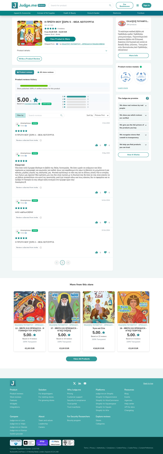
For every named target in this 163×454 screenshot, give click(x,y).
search (110, 5)
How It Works (133, 154)
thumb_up (96, 145)
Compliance (111, 448)
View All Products (81, 359)
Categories (100, 424)
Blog (126, 393)
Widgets (13, 404)
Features (13, 400)
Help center (129, 404)
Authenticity (101, 448)
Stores (98, 420)
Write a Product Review (29, 58)
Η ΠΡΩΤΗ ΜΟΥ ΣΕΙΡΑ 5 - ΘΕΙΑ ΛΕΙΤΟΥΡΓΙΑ (69, 22)
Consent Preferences (146, 448)
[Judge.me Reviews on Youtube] (85, 383)
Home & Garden (93, 13)
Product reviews (16, 393)
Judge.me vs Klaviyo (18, 430)
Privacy (92, 448)
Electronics (117, 13)
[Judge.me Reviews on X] (74, 383)
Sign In (146, 5)
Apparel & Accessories (22, 13)
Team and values (46, 420)
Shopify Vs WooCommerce (107, 400)
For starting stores (46, 397)
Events (127, 397)
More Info (133, 55)
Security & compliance (76, 400)
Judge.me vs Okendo (18, 427)
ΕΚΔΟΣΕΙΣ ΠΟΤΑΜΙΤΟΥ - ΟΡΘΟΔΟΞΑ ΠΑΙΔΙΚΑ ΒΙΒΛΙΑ (83, 44)
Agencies (128, 400)
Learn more (123, 88)
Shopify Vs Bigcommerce (106, 397)
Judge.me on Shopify (104, 393)
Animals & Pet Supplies (46, 13)
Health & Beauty (69, 13)
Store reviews (15, 397)
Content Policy (121, 448)
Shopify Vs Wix (102, 410)
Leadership (43, 424)
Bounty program (74, 420)
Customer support (74, 397)
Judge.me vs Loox (17, 420)
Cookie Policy (132, 448)
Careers (42, 427)
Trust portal (72, 404)
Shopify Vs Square (103, 407)
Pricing (70, 393)
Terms (86, 448)
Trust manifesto (73, 407)
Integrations (15, 407)
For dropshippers (46, 393)
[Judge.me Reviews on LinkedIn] (79, 383)
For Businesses (125, 5)
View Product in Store (60, 39)
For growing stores (46, 400)
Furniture (140, 13)
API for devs (129, 407)
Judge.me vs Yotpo (17, 424)
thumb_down (105, 145)
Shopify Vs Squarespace (106, 404)
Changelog (129, 410)
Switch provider (16, 434)
